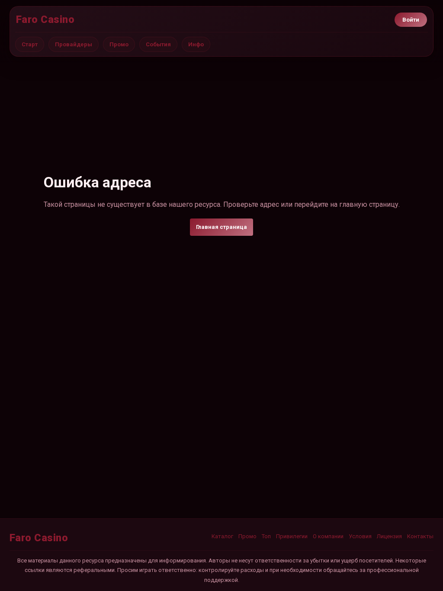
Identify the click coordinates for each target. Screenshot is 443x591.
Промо (118, 44)
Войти (410, 19)
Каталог (222, 536)
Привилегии (292, 536)
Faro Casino (45, 19)
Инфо (196, 44)
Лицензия (389, 536)
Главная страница (221, 227)
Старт (30, 44)
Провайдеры (73, 44)
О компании (328, 536)
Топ (266, 536)
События (158, 44)
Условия (360, 536)
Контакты (420, 536)
